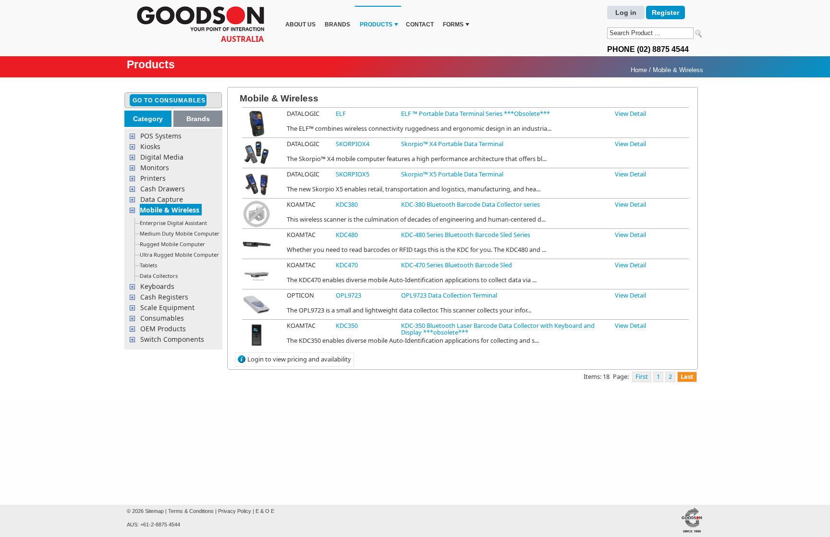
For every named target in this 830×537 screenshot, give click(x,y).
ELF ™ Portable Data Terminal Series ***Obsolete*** (475, 113)
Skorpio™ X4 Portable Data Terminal (452, 143)
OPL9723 (348, 295)
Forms (453, 24)
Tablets (148, 265)
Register (665, 12)
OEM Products (163, 328)
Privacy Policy (234, 511)
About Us (300, 24)
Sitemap (154, 511)
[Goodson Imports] (204, 20)
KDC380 (347, 204)
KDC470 (347, 265)
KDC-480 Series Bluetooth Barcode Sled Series (465, 234)
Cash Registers (164, 296)
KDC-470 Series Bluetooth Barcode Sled (456, 265)
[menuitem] (300, 18)
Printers (153, 178)
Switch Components (172, 339)
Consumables (162, 318)
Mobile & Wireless (678, 70)
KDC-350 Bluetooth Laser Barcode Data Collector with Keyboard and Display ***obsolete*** (498, 329)
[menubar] (376, 18)
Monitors (154, 167)
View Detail (630, 113)
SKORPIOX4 (352, 143)
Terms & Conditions (191, 511)
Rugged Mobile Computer (172, 244)
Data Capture (161, 199)
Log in (625, 12)
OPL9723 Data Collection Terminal (449, 295)
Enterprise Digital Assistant (173, 222)
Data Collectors (159, 275)
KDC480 (347, 234)
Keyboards (157, 286)
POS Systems (161, 135)
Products (376, 24)
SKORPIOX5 (352, 174)
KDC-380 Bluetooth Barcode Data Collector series (470, 204)
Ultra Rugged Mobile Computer (179, 254)
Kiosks (150, 146)
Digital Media (161, 157)
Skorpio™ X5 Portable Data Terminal (452, 174)
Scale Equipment (167, 307)
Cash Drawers (162, 188)
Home (639, 70)
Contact (420, 24)
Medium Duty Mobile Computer (180, 233)
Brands (337, 24)
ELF (341, 113)
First (641, 376)
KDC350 (347, 325)
